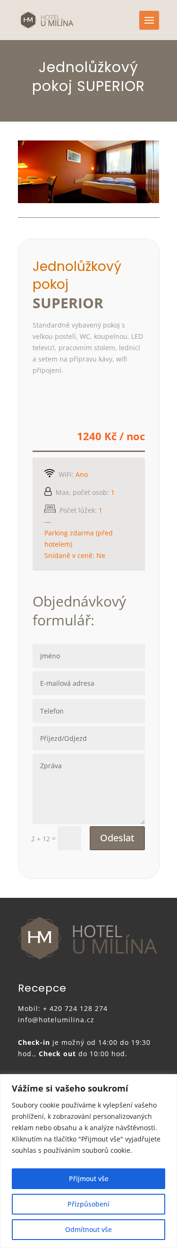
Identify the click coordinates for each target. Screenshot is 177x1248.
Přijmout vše (89, 1178)
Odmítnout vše (88, 1229)
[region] (88, 1161)
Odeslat (117, 837)
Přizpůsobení (88, 1203)
